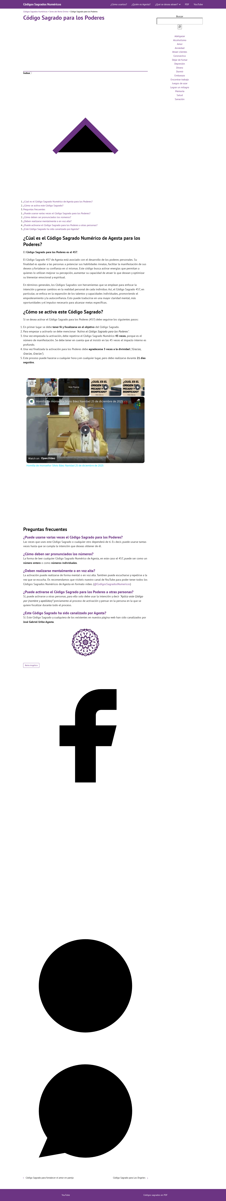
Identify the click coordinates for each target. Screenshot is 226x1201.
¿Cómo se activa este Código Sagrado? (43, 205)
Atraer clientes (179, 51)
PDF (187, 4)
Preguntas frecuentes (34, 209)
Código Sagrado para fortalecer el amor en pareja (49, 1177)
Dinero (179, 67)
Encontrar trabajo (180, 79)
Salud (180, 95)
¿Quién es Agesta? (141, 4)
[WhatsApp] (85, 1172)
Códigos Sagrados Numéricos (42, 4)
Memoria (179, 91)
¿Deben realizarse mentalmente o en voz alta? (47, 221)
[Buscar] (180, 26)
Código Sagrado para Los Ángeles (129, 1177)
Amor (179, 43)
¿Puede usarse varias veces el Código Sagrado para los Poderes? (56, 213)
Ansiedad (179, 47)
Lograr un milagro (179, 87)
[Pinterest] (85, 1047)
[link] (31, 401)
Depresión (179, 63)
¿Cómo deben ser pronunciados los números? (47, 217)
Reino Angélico (31, 665)
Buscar (179, 16)
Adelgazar (179, 36)
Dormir (179, 71)
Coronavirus (179, 55)
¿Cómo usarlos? (119, 4)
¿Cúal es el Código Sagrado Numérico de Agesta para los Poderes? (58, 201)
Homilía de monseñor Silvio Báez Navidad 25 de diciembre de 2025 (79, 401)
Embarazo (179, 75)
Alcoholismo (179, 40)
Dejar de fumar (179, 59)
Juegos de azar (179, 83)
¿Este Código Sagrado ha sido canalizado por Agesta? (51, 229)
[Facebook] (85, 797)
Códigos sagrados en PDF (155, 1195)
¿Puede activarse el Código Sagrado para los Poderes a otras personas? (60, 225)
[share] (138, 400)
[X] (85, 922)
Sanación (179, 99)
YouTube (198, 4)
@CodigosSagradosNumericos (112, 584)
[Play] (106, 387)
